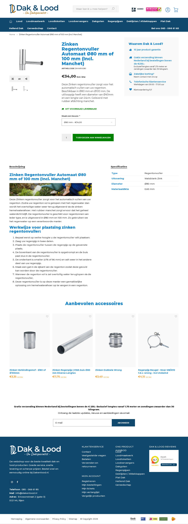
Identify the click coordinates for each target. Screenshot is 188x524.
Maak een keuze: (71, 116)
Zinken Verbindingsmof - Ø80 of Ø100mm (28, 371)
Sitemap (73, 519)
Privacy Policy (59, 519)
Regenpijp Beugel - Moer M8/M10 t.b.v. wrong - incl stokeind (156, 371)
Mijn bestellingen (91, 484)
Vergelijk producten (93, 495)
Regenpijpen (115, 21)
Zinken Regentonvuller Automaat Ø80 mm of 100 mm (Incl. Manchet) (50, 34)
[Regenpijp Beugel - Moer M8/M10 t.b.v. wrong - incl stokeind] (158, 340)
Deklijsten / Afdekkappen (142, 21)
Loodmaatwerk (35, 21)
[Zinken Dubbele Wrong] (115, 340)
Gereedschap (35, 28)
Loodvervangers (78, 21)
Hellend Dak (16, 28)
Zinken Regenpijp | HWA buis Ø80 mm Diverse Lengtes (71, 371)
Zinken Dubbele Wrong (108, 370)
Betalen (86, 459)
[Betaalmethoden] (133, 519)
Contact (52, 28)
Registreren (88, 481)
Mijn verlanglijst (90, 492)
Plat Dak (166, 21)
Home (12, 34)
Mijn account (91, 476)
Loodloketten (56, 21)
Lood (19, 21)
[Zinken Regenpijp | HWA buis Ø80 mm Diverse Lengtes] (72, 340)
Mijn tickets (88, 488)
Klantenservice (93, 446)
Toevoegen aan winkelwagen (93, 137)
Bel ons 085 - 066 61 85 (165, 28)
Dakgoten (98, 21)
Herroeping (16, 519)
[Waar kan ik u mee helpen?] (113, 9)
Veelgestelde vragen (94, 455)
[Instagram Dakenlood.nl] (12, 482)
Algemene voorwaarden (37, 519)
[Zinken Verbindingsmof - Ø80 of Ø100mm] (30, 340)
